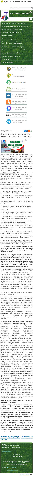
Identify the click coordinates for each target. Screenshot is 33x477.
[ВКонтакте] (27, 131)
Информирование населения (11, 56)
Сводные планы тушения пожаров (13, 47)
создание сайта (24, 474)
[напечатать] (31, 131)
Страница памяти (7, 62)
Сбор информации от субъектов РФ (13, 53)
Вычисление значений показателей (13, 50)
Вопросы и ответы (7, 36)
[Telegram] (25, 131)
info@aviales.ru (11, 467)
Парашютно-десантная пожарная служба (15, 26)
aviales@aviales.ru (12, 470)
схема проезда (6, 451)
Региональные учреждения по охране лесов (16, 39)
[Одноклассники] (29, 131)
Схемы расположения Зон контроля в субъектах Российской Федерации (14, 43)
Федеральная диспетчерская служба (13, 23)
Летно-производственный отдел (12, 29)
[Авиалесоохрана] (5, 15)
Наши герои (5, 59)
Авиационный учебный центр (11, 32)
